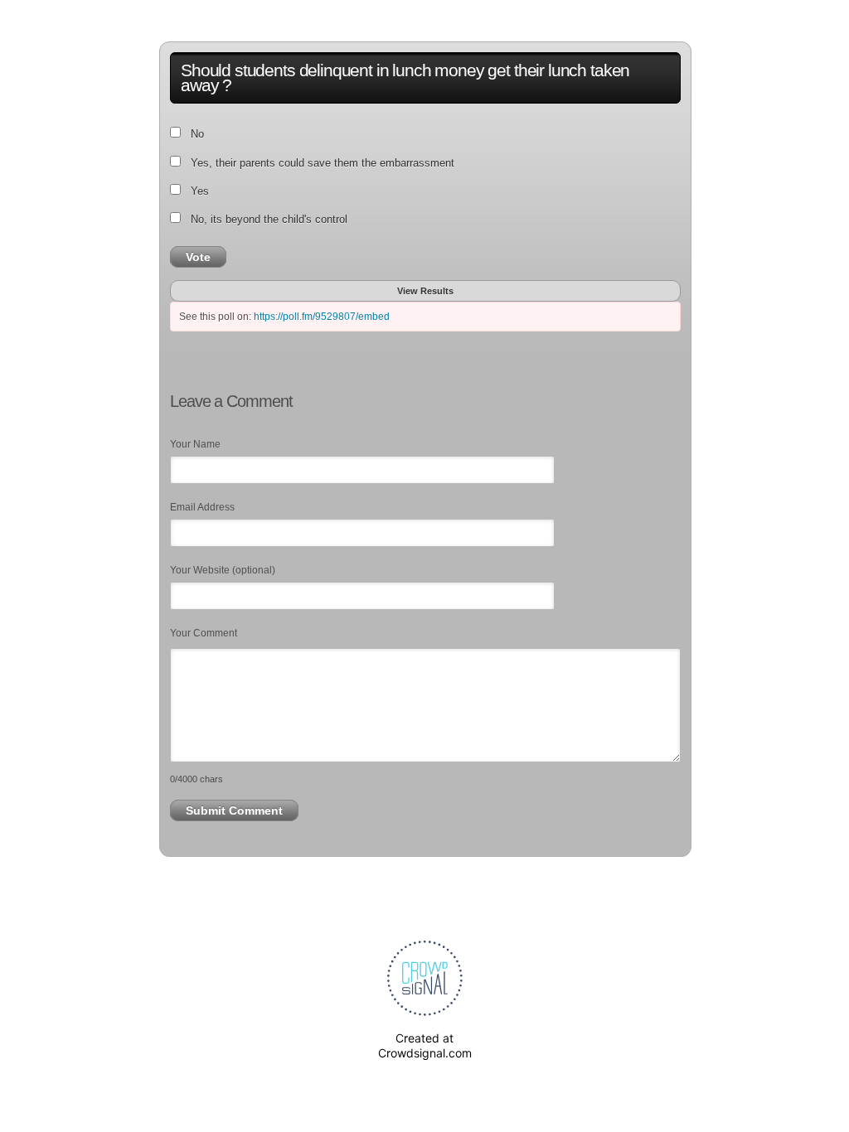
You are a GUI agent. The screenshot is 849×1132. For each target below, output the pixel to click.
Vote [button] (198, 257)
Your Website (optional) (222, 570)
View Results (425, 291)
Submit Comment (234, 810)
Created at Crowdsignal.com (425, 1045)
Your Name (195, 444)
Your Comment (203, 633)
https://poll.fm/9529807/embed (322, 316)
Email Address (202, 507)
